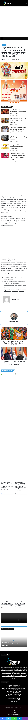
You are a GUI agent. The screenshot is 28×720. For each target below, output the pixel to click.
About (12, 714)
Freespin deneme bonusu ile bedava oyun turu (12, 644)
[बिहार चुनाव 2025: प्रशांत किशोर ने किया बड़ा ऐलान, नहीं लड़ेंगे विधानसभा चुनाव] (5, 146)
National (8, 42)
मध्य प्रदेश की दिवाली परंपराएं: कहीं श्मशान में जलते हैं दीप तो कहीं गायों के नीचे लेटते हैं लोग (18, 111)
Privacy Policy (17, 714)
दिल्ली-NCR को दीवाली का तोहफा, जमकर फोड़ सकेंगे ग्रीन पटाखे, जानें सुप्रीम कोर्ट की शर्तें (20, 604)
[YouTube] (15, 702)
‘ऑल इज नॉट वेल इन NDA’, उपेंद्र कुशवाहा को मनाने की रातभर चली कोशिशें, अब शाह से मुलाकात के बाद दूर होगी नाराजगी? (20, 486)
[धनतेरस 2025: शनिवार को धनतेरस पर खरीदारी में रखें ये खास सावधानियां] (5, 120)
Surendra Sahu (6, 59)
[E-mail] (4, 307)
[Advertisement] (14, 22)
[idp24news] (7, 3)
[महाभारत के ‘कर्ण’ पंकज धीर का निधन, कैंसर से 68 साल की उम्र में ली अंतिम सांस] (5, 138)
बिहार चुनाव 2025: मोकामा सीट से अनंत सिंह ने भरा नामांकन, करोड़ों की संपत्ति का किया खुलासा (18, 129)
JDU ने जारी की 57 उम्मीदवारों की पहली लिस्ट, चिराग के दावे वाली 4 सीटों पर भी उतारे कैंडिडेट (7, 604)
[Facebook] (11, 702)
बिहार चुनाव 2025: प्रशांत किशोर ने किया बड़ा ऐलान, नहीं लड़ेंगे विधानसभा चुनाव (18, 146)
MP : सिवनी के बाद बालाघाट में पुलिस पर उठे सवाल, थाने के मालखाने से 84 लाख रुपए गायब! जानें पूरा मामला (7, 485)
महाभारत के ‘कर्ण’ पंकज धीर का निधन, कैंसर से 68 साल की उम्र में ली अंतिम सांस (18, 138)
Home (3, 42)
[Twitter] (13, 702)
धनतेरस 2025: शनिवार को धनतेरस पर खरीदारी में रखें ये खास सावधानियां (18, 120)
